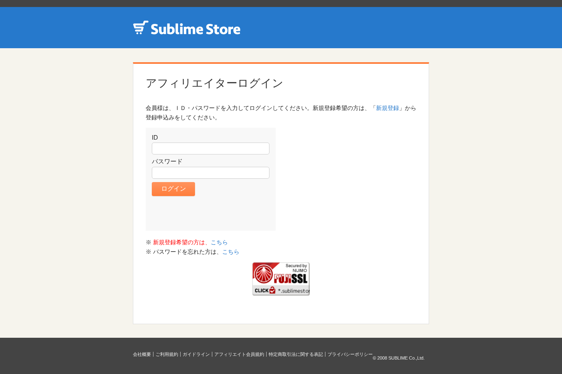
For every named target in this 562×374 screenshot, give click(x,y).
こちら (219, 242)
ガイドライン (196, 354)
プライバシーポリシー (350, 354)
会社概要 (142, 354)
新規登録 (387, 108)
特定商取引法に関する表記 (296, 354)
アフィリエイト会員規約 (239, 354)
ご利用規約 (167, 354)
